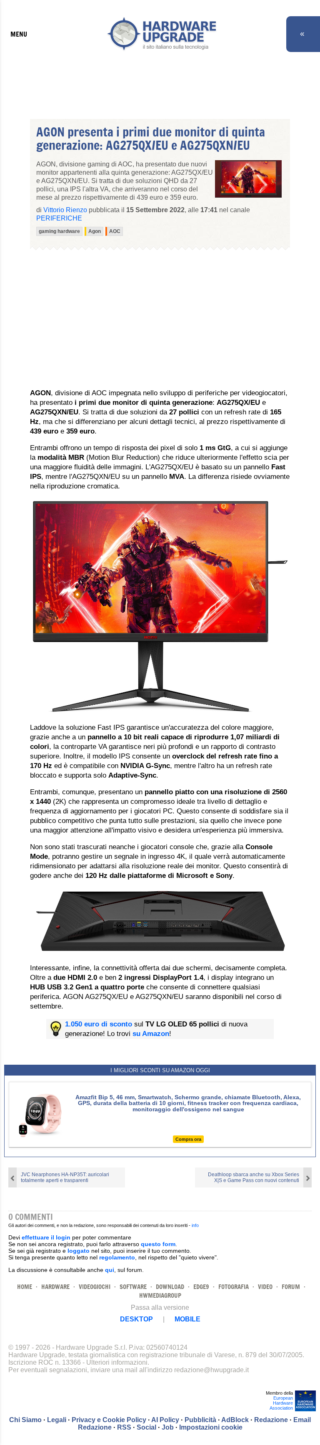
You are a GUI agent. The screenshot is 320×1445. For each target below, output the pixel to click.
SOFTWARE (133, 1286)
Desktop (136, 1319)
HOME (24, 1286)
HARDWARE (55, 1286)
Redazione (271, 1419)
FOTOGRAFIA (233, 1286)
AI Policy (165, 1419)
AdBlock (235, 1419)
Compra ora (188, 1139)
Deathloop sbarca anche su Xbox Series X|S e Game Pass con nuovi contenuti (253, 1177)
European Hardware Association (281, 1402)
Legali (56, 1419)
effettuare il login (46, 1237)
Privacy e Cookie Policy (109, 1419)
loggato (79, 1250)
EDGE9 (201, 1286)
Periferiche (59, 218)
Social (146, 1427)
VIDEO (265, 1286)
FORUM (291, 1286)
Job (168, 1427)
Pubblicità (200, 1419)
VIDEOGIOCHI (94, 1286)
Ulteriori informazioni (117, 1362)
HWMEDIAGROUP (160, 1295)
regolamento (117, 1257)
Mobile (187, 1319)
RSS (124, 1427)
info (195, 1225)
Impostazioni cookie (210, 1427)
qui (109, 1270)
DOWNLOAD (170, 1286)
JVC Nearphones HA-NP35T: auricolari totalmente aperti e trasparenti (65, 1177)
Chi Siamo (25, 1419)
